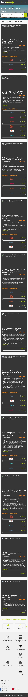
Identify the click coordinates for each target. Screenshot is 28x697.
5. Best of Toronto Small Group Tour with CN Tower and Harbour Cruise (13, 271)
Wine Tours (20, 657)
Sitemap (3, 683)
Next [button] (26, 626)
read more (5, 52)
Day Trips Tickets (20, 649)
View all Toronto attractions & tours (13, 619)
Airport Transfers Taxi (7, 641)
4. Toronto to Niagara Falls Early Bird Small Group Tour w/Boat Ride (12, 217)
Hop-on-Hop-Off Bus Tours (20, 641)
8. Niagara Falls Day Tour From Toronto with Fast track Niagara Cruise (13, 434)
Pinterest (16, 689)
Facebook (4, 689)
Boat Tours (7, 649)
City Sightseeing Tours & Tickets (20, 666)
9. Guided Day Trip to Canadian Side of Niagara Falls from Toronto (14, 492)
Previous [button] (1, 626)
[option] (14, 60)
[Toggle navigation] (25, 2)
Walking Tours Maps (7, 665)
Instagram (4, 690)
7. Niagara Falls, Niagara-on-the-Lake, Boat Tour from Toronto (13, 372)
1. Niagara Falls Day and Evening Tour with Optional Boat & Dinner (12, 41)
